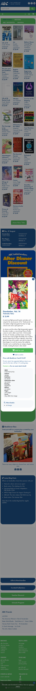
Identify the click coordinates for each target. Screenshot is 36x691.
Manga (9, 405)
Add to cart (19, 350)
